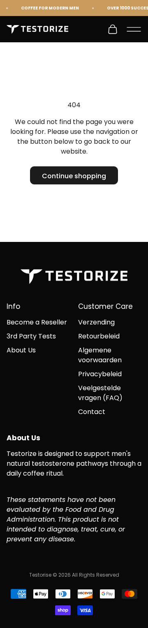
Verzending (96, 322)
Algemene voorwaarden (100, 355)
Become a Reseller (37, 322)
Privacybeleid (100, 374)
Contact (91, 411)
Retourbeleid (99, 336)
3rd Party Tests (31, 336)
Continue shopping (74, 176)
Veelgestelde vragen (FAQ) (100, 393)
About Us (21, 350)
